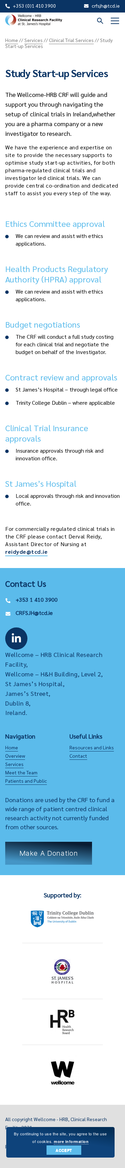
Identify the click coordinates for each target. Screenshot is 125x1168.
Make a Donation (48, 853)
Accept (64, 1150)
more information (71, 1141)
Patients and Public (26, 781)
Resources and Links (91, 747)
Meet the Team (21, 772)
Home (11, 747)
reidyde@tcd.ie (26, 551)
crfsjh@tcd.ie (106, 5)
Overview (15, 755)
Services (14, 764)
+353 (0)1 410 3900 (34, 5)
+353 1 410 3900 (37, 599)
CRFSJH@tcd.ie (34, 612)
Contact (78, 755)
